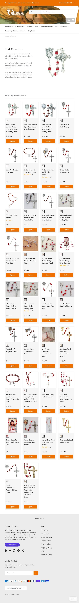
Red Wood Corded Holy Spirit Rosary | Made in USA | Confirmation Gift (30, 398)
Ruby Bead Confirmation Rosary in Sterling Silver (66, 398)
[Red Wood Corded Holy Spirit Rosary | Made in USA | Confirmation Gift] (30, 380)
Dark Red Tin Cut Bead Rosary (12, 171)
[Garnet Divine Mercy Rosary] (66, 155)
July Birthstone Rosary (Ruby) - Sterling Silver (29, 306)
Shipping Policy (46, 548)
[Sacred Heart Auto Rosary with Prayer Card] (13, 425)
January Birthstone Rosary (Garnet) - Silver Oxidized (30, 217)
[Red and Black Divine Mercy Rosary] (30, 334)
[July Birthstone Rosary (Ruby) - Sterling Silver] (30, 289)
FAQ (42, 551)
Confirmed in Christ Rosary (64, 126)
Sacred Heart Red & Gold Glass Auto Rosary (48, 442)
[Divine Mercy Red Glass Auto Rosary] (30, 155)
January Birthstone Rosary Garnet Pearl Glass (12, 260)
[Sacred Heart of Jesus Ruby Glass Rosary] (30, 425)
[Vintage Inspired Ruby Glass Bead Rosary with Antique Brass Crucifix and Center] (30, 471)
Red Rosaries (13, 36)
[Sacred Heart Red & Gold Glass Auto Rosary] (48, 425)
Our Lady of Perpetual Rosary (11, 350)
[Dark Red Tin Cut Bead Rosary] (13, 155)
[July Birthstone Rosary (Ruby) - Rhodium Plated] (48, 244)
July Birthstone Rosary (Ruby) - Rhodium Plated (47, 260)
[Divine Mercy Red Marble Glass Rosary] (48, 155)
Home (6, 36)
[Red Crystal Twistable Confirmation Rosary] (48, 334)
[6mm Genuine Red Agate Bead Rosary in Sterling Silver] (30, 110)
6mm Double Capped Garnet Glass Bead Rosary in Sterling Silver (12, 128)
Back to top (38, 518)
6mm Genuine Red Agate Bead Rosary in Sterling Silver (30, 127)
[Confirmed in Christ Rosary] (66, 110)
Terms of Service (47, 555)
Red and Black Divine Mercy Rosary (29, 351)
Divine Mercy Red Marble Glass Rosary (48, 172)
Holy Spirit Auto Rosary (11, 216)
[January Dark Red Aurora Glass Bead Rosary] (30, 244)
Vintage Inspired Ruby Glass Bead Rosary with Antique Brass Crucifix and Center (29, 491)
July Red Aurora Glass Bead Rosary (66, 305)
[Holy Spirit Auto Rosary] (13, 201)
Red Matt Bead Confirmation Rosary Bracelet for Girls (12, 398)
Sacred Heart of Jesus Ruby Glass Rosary (29, 442)
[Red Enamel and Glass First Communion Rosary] (66, 334)
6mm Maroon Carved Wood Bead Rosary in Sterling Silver (47, 128)
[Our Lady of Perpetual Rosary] (13, 334)
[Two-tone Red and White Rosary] (66, 425)
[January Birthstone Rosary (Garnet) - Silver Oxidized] (30, 201)
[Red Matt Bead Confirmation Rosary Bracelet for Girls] (13, 380)
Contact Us (45, 534)
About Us (44, 530)
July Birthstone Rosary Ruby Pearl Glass (48, 306)
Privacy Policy (46, 544)
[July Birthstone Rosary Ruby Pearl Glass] (48, 289)
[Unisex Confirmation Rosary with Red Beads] (13, 471)
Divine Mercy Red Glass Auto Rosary (30, 171)
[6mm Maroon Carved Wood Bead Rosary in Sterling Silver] (48, 110)
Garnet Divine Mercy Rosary (64, 171)
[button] (36, 3)
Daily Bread (31, 31)
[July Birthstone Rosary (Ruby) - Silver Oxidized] (66, 244)
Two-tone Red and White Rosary (66, 441)
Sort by (7, 95)
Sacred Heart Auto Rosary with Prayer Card (12, 442)
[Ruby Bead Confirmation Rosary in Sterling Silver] (66, 380)
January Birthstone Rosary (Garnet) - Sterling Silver (66, 217)
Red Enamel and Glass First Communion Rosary (65, 352)
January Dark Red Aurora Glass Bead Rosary (30, 260)
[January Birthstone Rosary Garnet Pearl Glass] (13, 244)
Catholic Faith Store (14, 594)
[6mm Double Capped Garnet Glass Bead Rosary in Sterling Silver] (13, 110)
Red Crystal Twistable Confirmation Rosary (46, 352)
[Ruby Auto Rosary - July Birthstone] (48, 380)
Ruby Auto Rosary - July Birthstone (48, 395)
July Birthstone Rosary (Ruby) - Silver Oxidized (65, 260)
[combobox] (51, 12)
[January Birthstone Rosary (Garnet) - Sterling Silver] (66, 201)
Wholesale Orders (47, 537)
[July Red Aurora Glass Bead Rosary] (66, 289)
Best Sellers (20, 26)
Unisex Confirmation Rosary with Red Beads (11, 488)
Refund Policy (46, 541)
